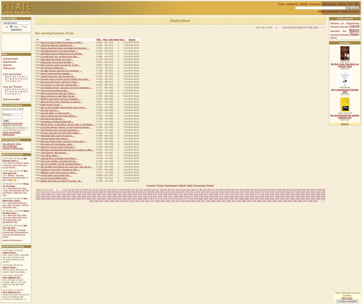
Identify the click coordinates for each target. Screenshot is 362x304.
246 (318, 196)
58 (280, 190)
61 (292, 190)
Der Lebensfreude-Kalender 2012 (345, 91)
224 (206, 196)
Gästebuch (292, 4)
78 (69, 192)
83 (89, 192)
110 (207, 192)
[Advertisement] (13, 42)
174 (241, 194)
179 (267, 194)
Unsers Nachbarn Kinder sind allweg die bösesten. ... (65, 48)
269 (144, 199)
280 (200, 199)
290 (251, 199)
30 (169, 190)
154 (139, 194)
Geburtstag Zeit (337, 23)
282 (211, 199)
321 (172, 201)
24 (145, 190)
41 (213, 190)
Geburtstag (334, 27)
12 (98, 190)
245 (312, 196)
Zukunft (354, 26)
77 (65, 192)
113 (222, 192)
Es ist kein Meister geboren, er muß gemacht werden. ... (66, 127)
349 (315, 201)
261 (104, 199)
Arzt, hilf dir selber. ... (50, 155)
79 (73, 192)
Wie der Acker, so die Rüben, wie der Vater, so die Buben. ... (68, 124)
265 (124, 199)
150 (119, 194)
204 (104, 196)
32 (177, 190)
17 (118, 190)
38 (201, 190)
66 (312, 190)
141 (73, 194)
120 (256, 192)
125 (282, 192)
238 (277, 196)
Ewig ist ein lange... (15, 185)
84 (93, 192)
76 (61, 192)
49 (244, 190)
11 (94, 190)
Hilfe (356, 4)
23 (141, 190)
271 (155, 199)
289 (246, 199)
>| (323, 27)
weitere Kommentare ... (13, 240)
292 (262, 199)
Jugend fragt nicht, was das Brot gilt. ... (58, 76)
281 (206, 199)
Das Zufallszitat (10, 146)
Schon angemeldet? (12, 132)
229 (231, 196)
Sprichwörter (9, 61)
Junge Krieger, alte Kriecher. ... (54, 153)
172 (231, 194)
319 (162, 201)
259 (94, 199)
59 (284, 190)
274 (170, 199)
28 (161, 190)
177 (256, 194)
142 (78, 194)
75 (57, 192)
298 (292, 199)
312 (127, 201)
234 (256, 196)
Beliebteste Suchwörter (328, 11)
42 (217, 190)
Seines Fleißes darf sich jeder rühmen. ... (59, 116)
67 (315, 190)
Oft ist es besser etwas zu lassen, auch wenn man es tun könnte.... (16, 165)
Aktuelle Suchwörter (350, 11)
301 (307, 199)
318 (157, 201)
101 (162, 192)
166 (200, 194)
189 (318, 194)
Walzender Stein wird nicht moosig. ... (58, 136)
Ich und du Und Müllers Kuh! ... (55, 178)
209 (129, 196)
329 (213, 201)
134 (289, 27)
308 (106, 201)
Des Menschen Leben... (15, 199)
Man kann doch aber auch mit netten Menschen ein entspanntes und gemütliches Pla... (15, 218)
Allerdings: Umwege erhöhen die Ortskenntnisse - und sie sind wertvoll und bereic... (16, 233)
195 (58, 196)
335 (244, 201)
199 (79, 196)
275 (175, 199)
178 (262, 194)
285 (226, 199)
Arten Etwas (335, 35)
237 (272, 196)
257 (83, 199)
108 (197, 192)
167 (206, 194)
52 (256, 190)
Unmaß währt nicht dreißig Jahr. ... (56, 175)
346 (300, 201)
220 (185, 196)
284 (221, 199)
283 (216, 199)
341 (274, 201)
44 (224, 190)
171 (226, 194)
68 (319, 190)
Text (25, 27)
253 (63, 199)
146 (99, 194)
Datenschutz (329, 4)
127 (292, 192)
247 (323, 196)
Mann (354, 30)
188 (312, 194)
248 (38, 199)
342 (279, 201)
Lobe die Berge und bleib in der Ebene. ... (59, 158)
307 (101, 201)
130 (307, 192)
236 (267, 196)
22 (137, 190)
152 (129, 194)
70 (38, 192)
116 (237, 192)
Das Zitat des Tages (12, 144)
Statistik (304, 4)
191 (38, 196)
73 (49, 192)
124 (277, 192)
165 (195, 194)
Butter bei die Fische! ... (51, 104)
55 (268, 190)
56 (272, 190)
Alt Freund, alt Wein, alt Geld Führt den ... (59, 161)
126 (287, 192)
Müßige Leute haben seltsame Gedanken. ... (61, 99)
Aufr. (111, 39)
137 (305, 27)
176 (251, 194)
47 (236, 190)
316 (147, 201)
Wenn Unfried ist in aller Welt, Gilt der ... (59, 96)
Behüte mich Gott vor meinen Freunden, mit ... (62, 181)
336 (249, 201)
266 (129, 199)
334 (239, 201)
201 (89, 196)
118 (246, 192)
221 (190, 196)
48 (240, 190)
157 (155, 194)
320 (167, 201)
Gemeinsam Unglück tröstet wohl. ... (57, 121)
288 (241, 199)
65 (308, 190)
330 (218, 201)
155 (144, 194)
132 (318, 192)
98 (148, 192)
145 (94, 194)
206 (114, 196)
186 (302, 194)
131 (312, 192)
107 (192, 192)
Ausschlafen (335, 31)
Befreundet (345, 35)
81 (81, 192)
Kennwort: (7, 114)
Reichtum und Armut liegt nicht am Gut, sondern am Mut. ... (67, 150)
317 (152, 201)
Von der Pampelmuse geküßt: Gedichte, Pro (345, 116)
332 (228, 201)
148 (109, 194)
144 (88, 194)
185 (297, 194)
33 (181, 190)
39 (205, 190)
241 (292, 196)
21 (133, 190)
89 (113, 192)
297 (287, 199)
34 (185, 190)
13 (102, 190)
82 (85, 192)
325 (193, 201)
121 (262, 192)
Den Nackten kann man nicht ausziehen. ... (60, 130)
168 (211, 194)
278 (190, 199)
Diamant (333, 37)
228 (226, 196)
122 (267, 192)
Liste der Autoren (12, 74)
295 (277, 199)
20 (129, 190)
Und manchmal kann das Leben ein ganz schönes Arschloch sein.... (16, 205)
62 (296, 190)
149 (114, 194)
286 (231, 199)
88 (109, 192)
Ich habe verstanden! (347, 301)
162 (180, 194)
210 (135, 196)
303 (318, 199)
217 (170, 196)
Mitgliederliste (9, 134)
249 (43, 199)
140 (68, 194)
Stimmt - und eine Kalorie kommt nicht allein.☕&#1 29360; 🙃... (16, 177)
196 (63, 196)
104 (177, 192)
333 (233, 201)
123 (272, 192)
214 (155, 196)
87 (105, 192)
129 (302, 192)
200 (84, 196)
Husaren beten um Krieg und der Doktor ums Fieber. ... (66, 79)
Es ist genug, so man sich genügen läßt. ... (60, 85)
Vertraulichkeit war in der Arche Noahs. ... (59, 51)
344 (289, 201)
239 (282, 196)
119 (251, 192)
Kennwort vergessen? (13, 123)
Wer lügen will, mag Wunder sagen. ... (58, 144)
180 (272, 194)
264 (119, 199)
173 (236, 194)
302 (312, 199)
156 (150, 194)
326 (198, 201)
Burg (344, 31)
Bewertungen (171, 185)
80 (77, 192)
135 (295, 27)
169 (216, 194)
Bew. (105, 39)
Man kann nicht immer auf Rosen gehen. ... (60, 82)
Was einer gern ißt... (15, 172)
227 (221, 196)
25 (149, 190)
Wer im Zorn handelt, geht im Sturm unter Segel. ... (64, 107)
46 (232, 190)
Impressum (315, 4)
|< (277, 27)
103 (172, 192)
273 (165, 199)
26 (153, 190)
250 (48, 199)
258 (88, 199)
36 (193, 190)
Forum (281, 4)
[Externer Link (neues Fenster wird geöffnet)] (345, 59)
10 (90, 190)
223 (200, 196)
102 (167, 192)
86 (101, 192)
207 (119, 196)
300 (302, 199)
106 (187, 192)
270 (150, 199)
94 (133, 192)
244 (307, 196)
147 (104, 194)
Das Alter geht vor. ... (50, 110)
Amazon (345, 124)
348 (310, 201)
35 (189, 190)
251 (53, 199)
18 (121, 190)
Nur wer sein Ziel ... (15, 226)
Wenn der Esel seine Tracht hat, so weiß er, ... (62, 102)
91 (121, 192)
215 (160, 196)
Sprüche (7, 65)
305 (91, 201)
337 (254, 201)
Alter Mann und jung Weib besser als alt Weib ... (62, 54)
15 (110, 190)
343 (284, 201)
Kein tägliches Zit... (12, 277)
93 (129, 192)
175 (246, 194)
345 (295, 201)
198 (73, 196)
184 (292, 194)
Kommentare (200, 185)
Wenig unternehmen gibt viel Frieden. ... (59, 93)
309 (112, 201)
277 (185, 199)
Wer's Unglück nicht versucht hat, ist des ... (60, 65)
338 (259, 201)
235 (262, 196)
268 (139, 199)
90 (117, 192)
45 (228, 190)
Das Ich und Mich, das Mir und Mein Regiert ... (62, 164)
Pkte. (99, 39)
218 (175, 196)
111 (212, 192)
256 (78, 199)
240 (287, 196)
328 (208, 201)
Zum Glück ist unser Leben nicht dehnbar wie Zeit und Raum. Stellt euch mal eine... (16, 191)
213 (150, 196)
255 (73, 199)
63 (300, 190)
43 (220, 190)
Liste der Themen (12, 86)
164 (190, 194)
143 (83, 194)
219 (180, 196)
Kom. (122, 39)
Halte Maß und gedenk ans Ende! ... (57, 59)
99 (152, 192)
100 (157, 192)
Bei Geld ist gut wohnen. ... (53, 119)
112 (217, 192)
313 (132, 201)
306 (96, 201)
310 (117, 201)
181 (277, 194)
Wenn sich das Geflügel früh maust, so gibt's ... (62, 42)
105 (182, 192)
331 (223, 201)
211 (139, 196)
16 (114, 190)
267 (134, 199)
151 (124, 194)
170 (221, 194)
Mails (116, 39)
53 (260, 190)
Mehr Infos (347, 298)
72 (45, 192)
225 (211, 196)
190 (323, 194)
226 (216, 196)
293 (267, 199)
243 (302, 196)
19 (125, 190)
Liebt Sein (344, 26)
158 (160, 194)
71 (42, 192)
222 (195, 196)
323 (183, 201)
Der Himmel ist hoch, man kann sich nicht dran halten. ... (66, 88)
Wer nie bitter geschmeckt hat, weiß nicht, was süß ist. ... (67, 167)
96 (141, 192)
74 (53, 192)
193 (48, 196)
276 (180, 199)
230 (236, 196)
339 (264, 201)
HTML (15, 27)
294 (272, 199)
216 (165, 196)
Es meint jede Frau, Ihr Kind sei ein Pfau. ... (60, 56)
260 (99, 199)
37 (197, 190)
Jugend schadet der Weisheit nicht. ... (58, 45)
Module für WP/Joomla (13, 148)
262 (109, 199)
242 (297, 196)
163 (185, 194)
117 (242, 192)
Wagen (354, 34)
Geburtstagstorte (352, 23)
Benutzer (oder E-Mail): (13, 109)
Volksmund (9, 68)
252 (58, 199)
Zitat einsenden (11, 99)
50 (248, 190)
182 (282, 194)
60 (288, 190)
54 (264, 190)
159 (165, 194)
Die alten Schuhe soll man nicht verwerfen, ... (61, 71)
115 (232, 192)
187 (307, 194)
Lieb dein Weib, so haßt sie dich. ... (56, 113)
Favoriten (151, 185)
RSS (350, 4)
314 (137, 201)
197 (68, 196)
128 (297, 192)
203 (99, 196)
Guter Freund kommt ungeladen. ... (57, 73)
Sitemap (341, 4)
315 (142, 201)
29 (165, 190)
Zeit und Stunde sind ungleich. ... (55, 138)
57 (276, 190)
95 (137, 192)
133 (284, 27)
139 (315, 27)
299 (297, 199)
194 (53, 196)
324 (188, 201)
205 (109, 196)
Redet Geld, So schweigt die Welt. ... (57, 62)
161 (175, 194)
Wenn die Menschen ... (16, 212)
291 (256, 199)
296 (282, 199)
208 (124, 196)
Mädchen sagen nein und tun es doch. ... (59, 172)
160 (170, 194)
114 (227, 192)
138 (310, 27)
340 (269, 201)
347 (305, 201)
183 (287, 194)
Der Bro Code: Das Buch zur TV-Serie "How (345, 65)
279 (195, 199)
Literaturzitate (10, 58)
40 (209, 190)
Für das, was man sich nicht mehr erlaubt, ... (61, 133)
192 (43, 196)
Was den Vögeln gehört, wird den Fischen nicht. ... (63, 141)
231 (241, 196)
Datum (132, 39)
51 (252, 190)
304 (323, 199)
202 (94, 196)
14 (106, 190)
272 (160, 199)
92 (125, 192)
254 (68, 199)
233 (251, 196)
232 (246, 196)
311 (121, 201)
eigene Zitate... (10, 253)
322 (177, 201)
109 (203, 192)
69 (323, 190)
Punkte (160, 185)
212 (144, 196)
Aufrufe (182, 185)
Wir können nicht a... (15, 159)
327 (203, 201)
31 (173, 190)
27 (157, 190)
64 (304, 190)
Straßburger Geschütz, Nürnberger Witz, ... (60, 169)
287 (236, 199)
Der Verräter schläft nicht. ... (53, 68)
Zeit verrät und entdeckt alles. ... (55, 90)
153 (134, 194)
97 (144, 192)
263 (114, 199)
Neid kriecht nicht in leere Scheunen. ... (58, 147)
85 (97, 192)
